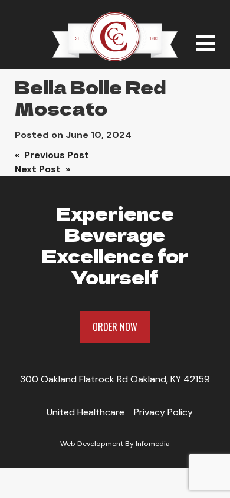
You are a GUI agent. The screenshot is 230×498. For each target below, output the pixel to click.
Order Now (115, 327)
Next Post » (42, 169)
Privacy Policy (163, 412)
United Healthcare (85, 412)
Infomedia (153, 443)
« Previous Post (52, 155)
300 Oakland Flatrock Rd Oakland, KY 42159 (115, 379)
